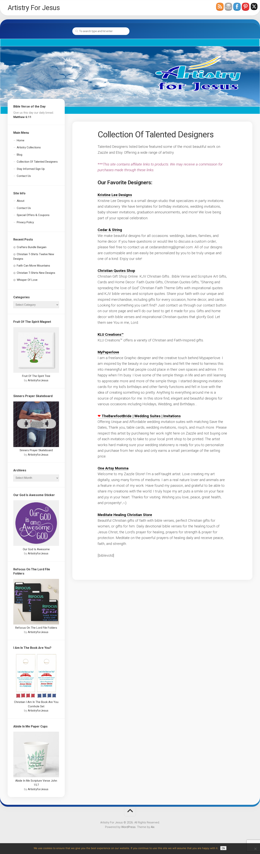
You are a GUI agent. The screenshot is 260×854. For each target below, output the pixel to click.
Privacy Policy (25, 222)
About (20, 201)
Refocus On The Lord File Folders (36, 627)
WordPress (128, 827)
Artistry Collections (29, 147)
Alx (152, 827)
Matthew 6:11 (22, 117)
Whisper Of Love (27, 280)
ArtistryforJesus (38, 380)
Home (20, 140)
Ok (223, 848)
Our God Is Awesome (36, 549)
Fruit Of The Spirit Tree (36, 376)
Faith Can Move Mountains (33, 265)
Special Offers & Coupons (33, 215)
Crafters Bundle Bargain (31, 247)
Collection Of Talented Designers (37, 161)
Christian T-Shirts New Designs (36, 273)
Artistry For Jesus (34, 8)
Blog (19, 154)
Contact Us (24, 176)
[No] (255, 849)
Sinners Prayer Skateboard (36, 450)
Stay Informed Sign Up (31, 169)
